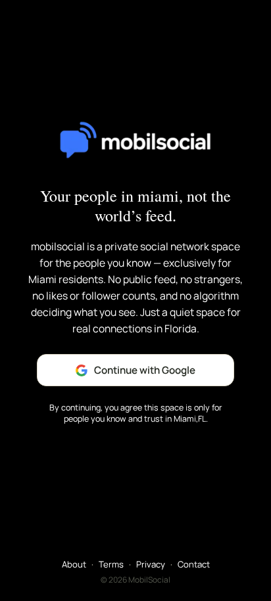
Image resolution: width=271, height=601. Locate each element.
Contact (194, 564)
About (74, 564)
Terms (111, 564)
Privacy (150, 564)
